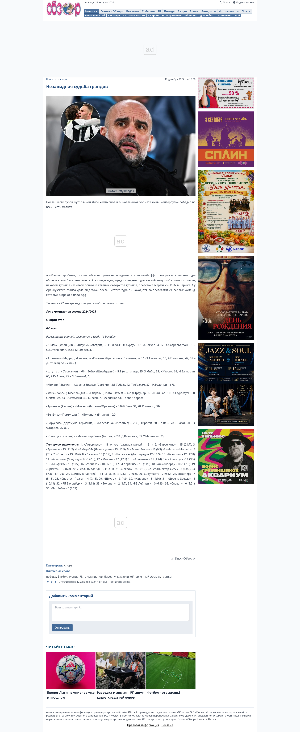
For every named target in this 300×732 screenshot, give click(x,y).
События (148, 11)
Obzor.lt (132, 712)
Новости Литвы (206, 719)
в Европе (153, 15)
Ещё (237, 15)
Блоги (194, 11)
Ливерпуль (111, 576)
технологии (224, 15)
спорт (63, 79)
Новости (91, 11)
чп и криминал (172, 15)
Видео (182, 11)
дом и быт (207, 15)
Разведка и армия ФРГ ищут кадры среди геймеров (120, 694)
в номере (114, 15)
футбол (62, 576)
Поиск (246, 11)
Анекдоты (208, 11)
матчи (124, 576)
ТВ (159, 11)
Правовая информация (143, 725)
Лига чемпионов (91, 576)
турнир (73, 576)
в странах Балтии (134, 15)
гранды (167, 576)
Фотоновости (229, 11)
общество (191, 15)
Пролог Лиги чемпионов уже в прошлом (71, 694)
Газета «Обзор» (112, 11)
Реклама (132, 11)
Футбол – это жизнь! (163, 692)
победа (51, 576)
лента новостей (95, 15)
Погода (169, 11)
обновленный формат (145, 576)
